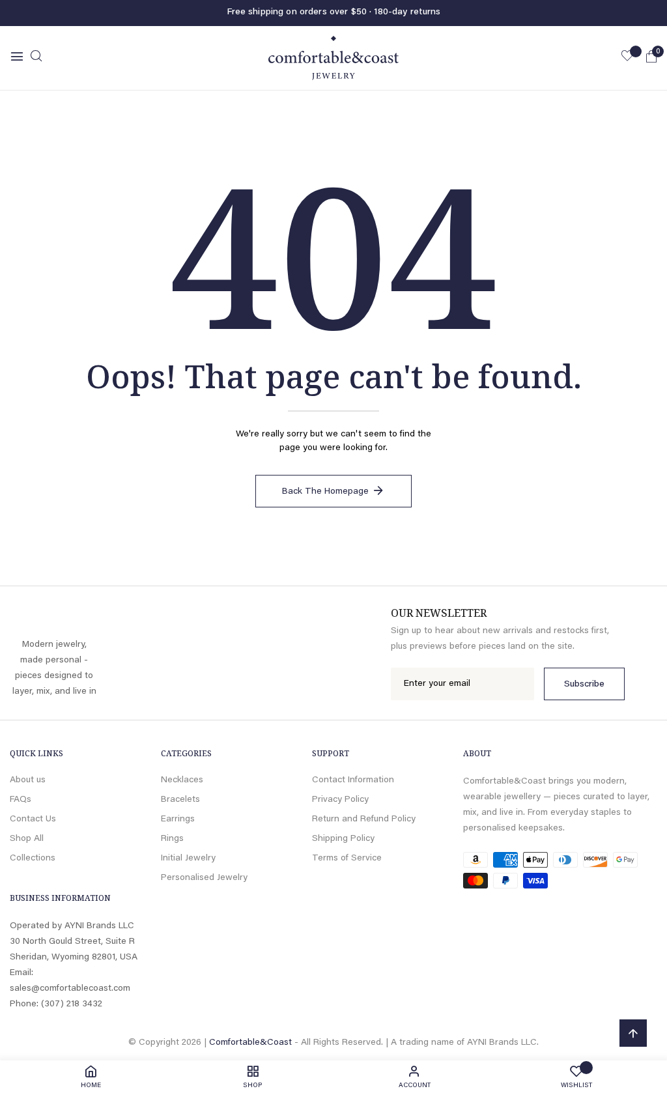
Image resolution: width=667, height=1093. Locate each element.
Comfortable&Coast (250, 1042)
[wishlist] (627, 58)
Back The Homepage (325, 491)
